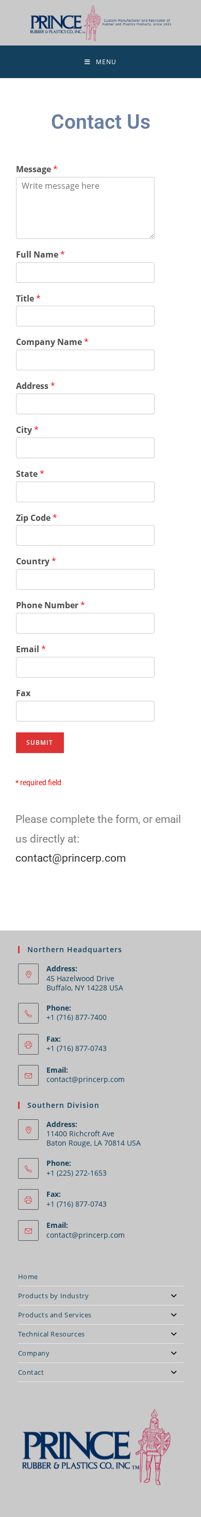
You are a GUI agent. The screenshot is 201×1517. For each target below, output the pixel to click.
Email (31, 649)
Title (28, 298)
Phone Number (50, 605)
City (27, 430)
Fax (23, 693)
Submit (40, 742)
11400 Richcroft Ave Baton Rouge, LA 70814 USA (93, 1138)
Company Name (52, 342)
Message (37, 169)
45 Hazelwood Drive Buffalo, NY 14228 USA (84, 983)
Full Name (40, 254)
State (30, 474)
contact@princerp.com (70, 858)
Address (35, 386)
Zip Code (36, 518)
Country (36, 561)
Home (28, 1276)
